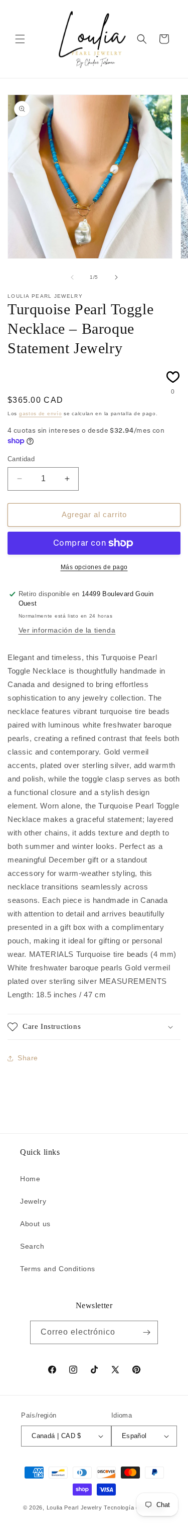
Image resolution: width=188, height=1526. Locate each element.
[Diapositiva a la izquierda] (72, 277)
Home (30, 1179)
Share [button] (28, 1058)
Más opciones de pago (94, 567)
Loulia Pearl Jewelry (74, 1508)
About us (35, 1224)
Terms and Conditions (57, 1269)
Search (32, 1246)
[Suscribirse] (146, 1332)
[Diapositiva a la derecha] (116, 277)
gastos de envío (40, 413)
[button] (20, 39)
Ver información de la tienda (67, 630)
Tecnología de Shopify (134, 1508)
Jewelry (33, 1201)
